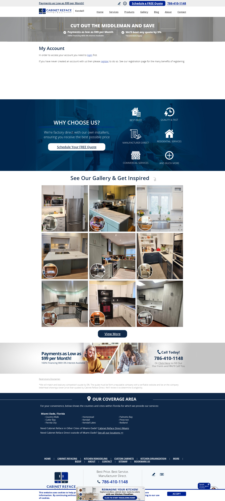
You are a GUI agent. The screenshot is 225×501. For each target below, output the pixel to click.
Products (129, 12)
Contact (181, 12)
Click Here (164, 363)
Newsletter (162, 474)
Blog (156, 12)
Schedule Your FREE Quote (76, 147)
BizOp (78, 461)
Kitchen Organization (153, 458)
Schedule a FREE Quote (147, 3)
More (176, 458)
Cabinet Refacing (67, 458)
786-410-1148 (176, 3)
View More (113, 334)
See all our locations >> (110, 432)
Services (113, 12)
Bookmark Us (142, 461)
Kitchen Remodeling (96, 458)
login (89, 55)
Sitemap (123, 461)
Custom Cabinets (124, 458)
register (105, 61)
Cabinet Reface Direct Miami (113, 428)
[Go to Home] (55, 13)
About (168, 12)
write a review (154, 474)
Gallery (144, 12)
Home (100, 12)
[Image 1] (65, 208)
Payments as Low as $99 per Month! (61, 3)
